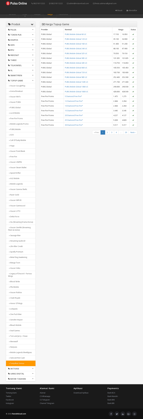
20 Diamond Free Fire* (74, 115)
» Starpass (12, 347)
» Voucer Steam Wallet (17, 167)
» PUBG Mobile (14, 129)
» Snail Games (14, 330)
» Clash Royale (14, 298)
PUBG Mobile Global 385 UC (76, 58)
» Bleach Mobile (14, 325)
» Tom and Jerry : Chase (18, 336)
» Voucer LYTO (14, 211)
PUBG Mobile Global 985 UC (76, 77)
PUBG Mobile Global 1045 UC (76, 82)
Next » (132, 132)
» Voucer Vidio (14, 268)
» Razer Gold (13, 195)
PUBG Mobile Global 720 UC (76, 72)
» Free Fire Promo (15, 118)
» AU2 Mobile (13, 178)
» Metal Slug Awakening (17, 257)
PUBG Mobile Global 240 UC (76, 48)
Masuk (119, 10)
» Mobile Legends (15, 184)
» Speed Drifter (14, 173)
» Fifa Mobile (13, 287)
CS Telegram (45, 400)
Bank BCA (111, 393)
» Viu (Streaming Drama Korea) (20, 222)
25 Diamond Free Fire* (74, 120)
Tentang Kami (11, 393)
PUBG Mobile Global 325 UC (76, 53)
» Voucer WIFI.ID (15, 200)
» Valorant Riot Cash (16, 358)
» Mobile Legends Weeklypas (20, 352)
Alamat (42, 393)
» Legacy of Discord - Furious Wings (20, 274)
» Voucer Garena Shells (17, 189)
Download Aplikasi (81, 393)
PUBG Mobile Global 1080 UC (76, 87)
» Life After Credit (15, 246)
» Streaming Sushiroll (16, 241)
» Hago (11, 146)
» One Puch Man (15, 314)
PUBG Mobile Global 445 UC (76, 63)
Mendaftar (132, 10)
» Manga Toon (14, 262)
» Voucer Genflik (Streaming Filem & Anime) (19, 228)
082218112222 (39, 3)
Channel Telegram (47, 403)
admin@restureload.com (79, 3)
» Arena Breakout (15, 91)
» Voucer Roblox (15, 292)
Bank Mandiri (113, 396)
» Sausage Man (14, 235)
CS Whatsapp (45, 396)
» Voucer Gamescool (16, 205)
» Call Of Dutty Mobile (17, 140)
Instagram (10, 403)
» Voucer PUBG (14, 102)
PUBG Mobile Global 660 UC (76, 68)
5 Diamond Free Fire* (73, 96)
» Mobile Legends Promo (18, 124)
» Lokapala (12, 309)
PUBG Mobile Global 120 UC (76, 39)
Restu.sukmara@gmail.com (105, 3)
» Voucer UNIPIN (15, 162)
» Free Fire (12, 156)
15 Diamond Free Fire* (74, 110)
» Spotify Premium (15, 252)
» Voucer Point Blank (16, 151)
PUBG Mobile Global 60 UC (75, 34)
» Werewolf (13, 341)
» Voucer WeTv (14, 96)
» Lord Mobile (14, 113)
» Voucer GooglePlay (16, 86)
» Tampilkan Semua (16, 363)
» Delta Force (13, 216)
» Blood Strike (14, 281)
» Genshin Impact (15, 320)
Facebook (10, 400)
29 (126, 132)
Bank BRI (111, 403)
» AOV (11, 135)
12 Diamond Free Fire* (74, 101)
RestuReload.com (19, 414)
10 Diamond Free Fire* (74, 106)
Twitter (8, 396)
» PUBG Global (14, 107)
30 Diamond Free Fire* (74, 125)
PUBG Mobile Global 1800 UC (76, 91)
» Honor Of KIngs (15, 303)
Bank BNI (111, 400)
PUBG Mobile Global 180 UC (76, 44)
